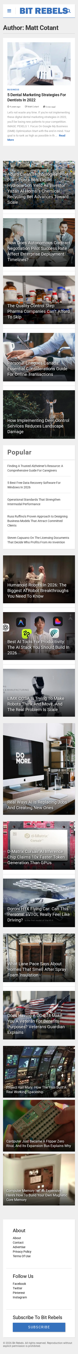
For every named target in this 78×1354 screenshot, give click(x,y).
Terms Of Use (22, 1256)
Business (13, 89)
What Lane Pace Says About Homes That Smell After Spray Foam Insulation (36, 969)
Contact (18, 1242)
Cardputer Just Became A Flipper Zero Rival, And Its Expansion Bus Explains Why (38, 1143)
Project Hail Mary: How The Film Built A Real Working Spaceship (36, 1089)
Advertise (19, 1247)
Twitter (17, 1288)
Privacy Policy (22, 1251)
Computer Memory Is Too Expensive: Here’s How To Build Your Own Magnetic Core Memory (36, 1195)
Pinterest (19, 1292)
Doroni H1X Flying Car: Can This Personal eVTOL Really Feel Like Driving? (38, 914)
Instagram (20, 1297)
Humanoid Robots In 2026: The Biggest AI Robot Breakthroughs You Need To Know (37, 590)
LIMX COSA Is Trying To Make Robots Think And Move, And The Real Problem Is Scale (35, 704)
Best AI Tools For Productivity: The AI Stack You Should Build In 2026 (38, 647)
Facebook (19, 1283)
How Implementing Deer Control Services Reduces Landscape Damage (38, 426)
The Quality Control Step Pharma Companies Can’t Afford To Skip (38, 311)
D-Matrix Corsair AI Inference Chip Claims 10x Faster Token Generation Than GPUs (36, 857)
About (17, 1238)
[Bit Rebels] (41, 14)
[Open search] (71, 8)
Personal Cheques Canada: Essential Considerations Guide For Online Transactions (37, 368)
